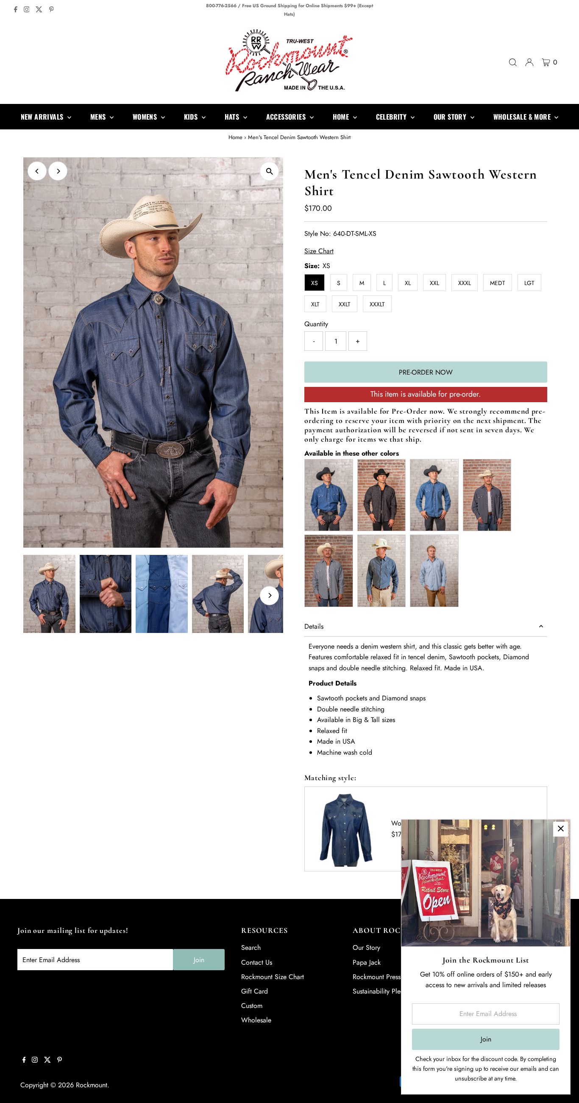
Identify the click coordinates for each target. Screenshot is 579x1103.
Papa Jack (367, 962)
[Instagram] (27, 10)
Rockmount (91, 1085)
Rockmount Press (377, 977)
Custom (251, 1006)
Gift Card (254, 991)
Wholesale (256, 1020)
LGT (529, 283)
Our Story (366, 947)
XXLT (345, 304)
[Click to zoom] (269, 171)
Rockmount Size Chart (272, 977)
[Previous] (37, 171)
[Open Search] (513, 62)
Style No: (317, 233)
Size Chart (319, 251)
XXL (434, 283)
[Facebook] (15, 10)
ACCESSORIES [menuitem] (287, 117)
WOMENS (146, 117)
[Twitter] (39, 10)
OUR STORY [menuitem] (451, 117)
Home (235, 137)
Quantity (316, 324)
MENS (99, 117)
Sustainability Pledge (382, 991)
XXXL (464, 283)
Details (313, 626)
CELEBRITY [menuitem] (392, 117)
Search (251, 947)
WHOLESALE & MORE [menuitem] (523, 117)
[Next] (57, 171)
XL (408, 283)
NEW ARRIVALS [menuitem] (43, 117)
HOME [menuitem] (342, 117)
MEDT (497, 283)
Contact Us (256, 962)
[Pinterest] (51, 10)
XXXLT (377, 304)
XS (314, 283)
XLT (315, 304)
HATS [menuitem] (233, 117)
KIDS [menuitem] (192, 117)
